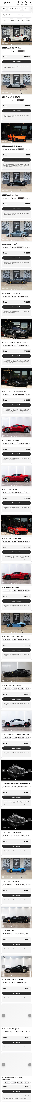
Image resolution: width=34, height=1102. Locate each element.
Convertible (20, 20)
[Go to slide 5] (22, 44)
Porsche (12, 20)
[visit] (18, 2)
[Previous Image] (3, 34)
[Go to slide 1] (12, 44)
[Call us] (25, 2)
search (22, 4)
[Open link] (21, 51)
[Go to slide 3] (17, 44)
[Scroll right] (31, 9)
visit (18, 4)
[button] (18, 3)
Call (26, 4)
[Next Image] (29, 34)
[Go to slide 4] (19, 44)
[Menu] (30, 2)
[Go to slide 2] (14, 44)
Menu (30, 4)
